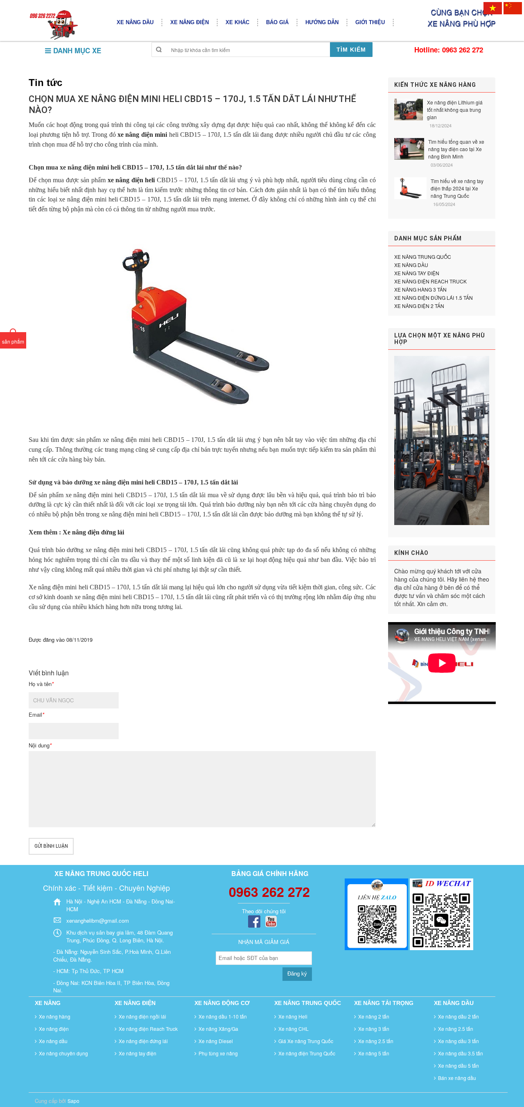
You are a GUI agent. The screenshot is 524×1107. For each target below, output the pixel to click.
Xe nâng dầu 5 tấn (458, 1065)
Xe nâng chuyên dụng (63, 1053)
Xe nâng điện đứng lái (93, 532)
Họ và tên (41, 684)
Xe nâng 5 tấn (373, 1053)
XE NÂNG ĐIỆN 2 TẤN (419, 305)
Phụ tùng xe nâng (218, 1053)
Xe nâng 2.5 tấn (375, 1040)
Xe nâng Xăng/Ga (218, 1028)
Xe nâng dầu (53, 1040)
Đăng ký (297, 974)
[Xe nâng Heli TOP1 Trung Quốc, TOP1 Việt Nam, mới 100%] (53, 24)
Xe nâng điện (54, 1028)
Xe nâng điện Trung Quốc (306, 1053)
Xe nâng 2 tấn (373, 1016)
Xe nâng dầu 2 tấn (458, 1016)
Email (36, 714)
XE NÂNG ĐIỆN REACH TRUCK (430, 281)
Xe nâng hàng (54, 1016)
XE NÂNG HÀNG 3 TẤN (420, 289)
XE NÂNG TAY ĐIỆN (416, 272)
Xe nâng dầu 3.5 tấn (460, 1053)
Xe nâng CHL (293, 1028)
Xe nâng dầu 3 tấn (458, 1040)
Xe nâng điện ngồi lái (142, 1016)
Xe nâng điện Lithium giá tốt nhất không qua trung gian (455, 109)
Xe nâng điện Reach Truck (148, 1028)
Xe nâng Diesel (216, 1040)
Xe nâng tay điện (137, 1053)
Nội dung (40, 745)
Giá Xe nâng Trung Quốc (305, 1040)
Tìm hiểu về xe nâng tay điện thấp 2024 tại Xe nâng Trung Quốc (457, 188)
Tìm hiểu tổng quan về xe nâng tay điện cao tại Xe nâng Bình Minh (456, 149)
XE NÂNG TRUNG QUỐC (422, 256)
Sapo (73, 1100)
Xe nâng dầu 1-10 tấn (223, 1016)
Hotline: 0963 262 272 (448, 49)
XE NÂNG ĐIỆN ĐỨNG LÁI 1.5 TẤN (433, 297)
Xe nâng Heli (292, 1016)
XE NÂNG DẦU (411, 264)
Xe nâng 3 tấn (373, 1028)
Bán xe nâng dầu (457, 1077)
